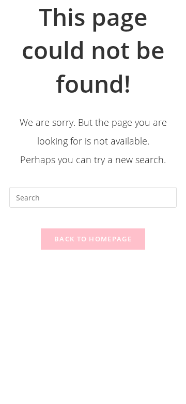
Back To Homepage (93, 238)
